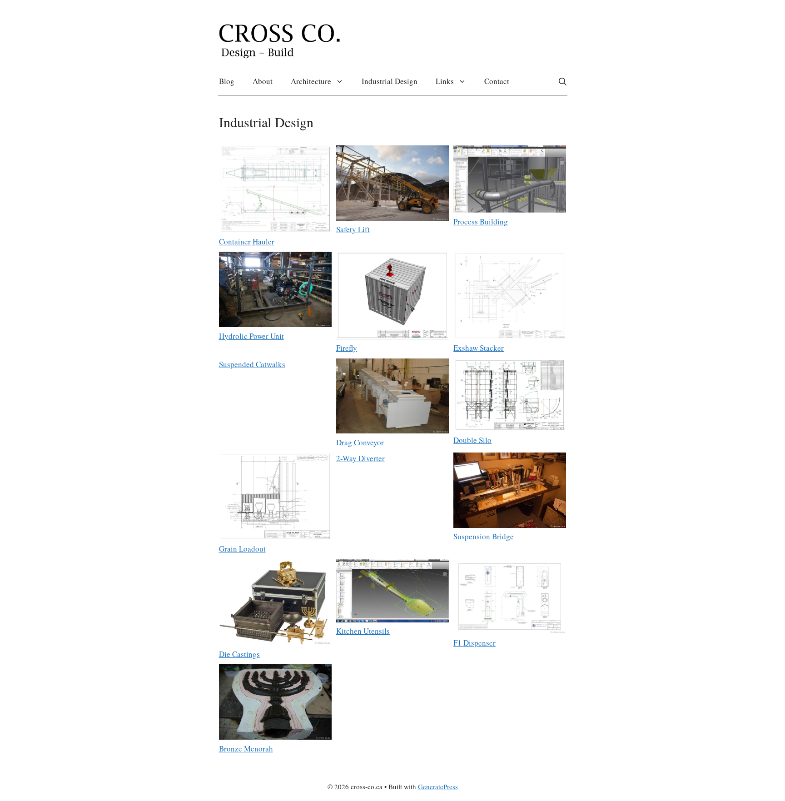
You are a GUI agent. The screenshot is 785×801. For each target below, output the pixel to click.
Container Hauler (246, 241)
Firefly (346, 348)
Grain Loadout (242, 548)
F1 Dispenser (474, 642)
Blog (226, 81)
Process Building (480, 221)
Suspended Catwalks (252, 364)
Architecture (311, 81)
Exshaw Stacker (478, 348)
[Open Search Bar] (563, 81)
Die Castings (239, 654)
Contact (496, 81)
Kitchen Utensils (363, 631)
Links (445, 81)
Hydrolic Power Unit (251, 336)
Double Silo (472, 440)
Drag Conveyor (360, 442)
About (263, 81)
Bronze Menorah (246, 748)
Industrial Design (389, 81)
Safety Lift (353, 229)
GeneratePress (438, 786)
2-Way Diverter (360, 458)
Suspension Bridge (483, 536)
